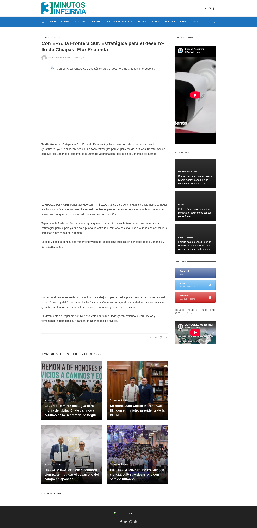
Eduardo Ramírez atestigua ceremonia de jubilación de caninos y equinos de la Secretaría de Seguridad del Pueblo (71, 410)
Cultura (80, 22)
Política (170, 22)
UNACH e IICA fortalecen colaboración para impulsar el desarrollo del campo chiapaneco (71, 474)
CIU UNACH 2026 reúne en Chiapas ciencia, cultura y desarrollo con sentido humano (137, 474)
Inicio (53, 22)
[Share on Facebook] (151, 337)
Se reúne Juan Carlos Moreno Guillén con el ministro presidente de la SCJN (137, 410)
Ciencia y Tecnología (119, 22)
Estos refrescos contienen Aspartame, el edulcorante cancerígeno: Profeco (195, 213)
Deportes (96, 22)
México (156, 22)
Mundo (181, 204)
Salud (183, 22)
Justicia (142, 22)
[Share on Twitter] (156, 337)
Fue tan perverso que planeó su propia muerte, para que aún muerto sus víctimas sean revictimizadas (195, 180)
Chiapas (65, 22)
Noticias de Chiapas (50, 37)
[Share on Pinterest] (161, 337)
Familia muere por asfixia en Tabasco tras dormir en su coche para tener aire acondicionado (195, 245)
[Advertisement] (104, 181)
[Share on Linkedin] (166, 337)
